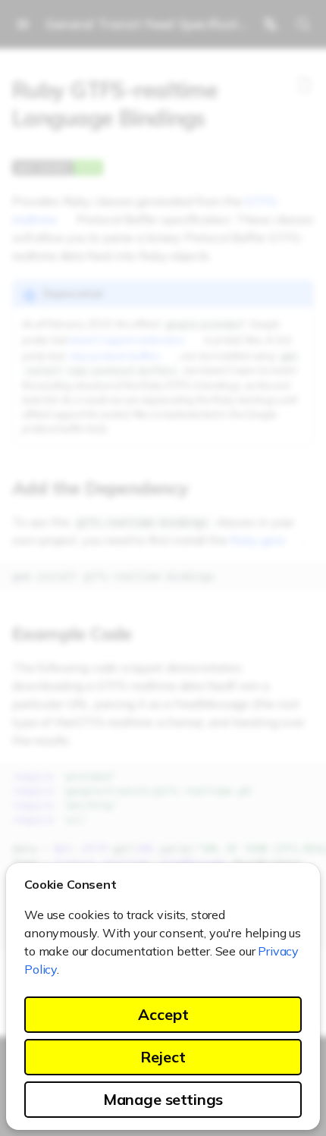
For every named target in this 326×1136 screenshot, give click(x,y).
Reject (163, 1056)
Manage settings (163, 1099)
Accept (163, 1014)
